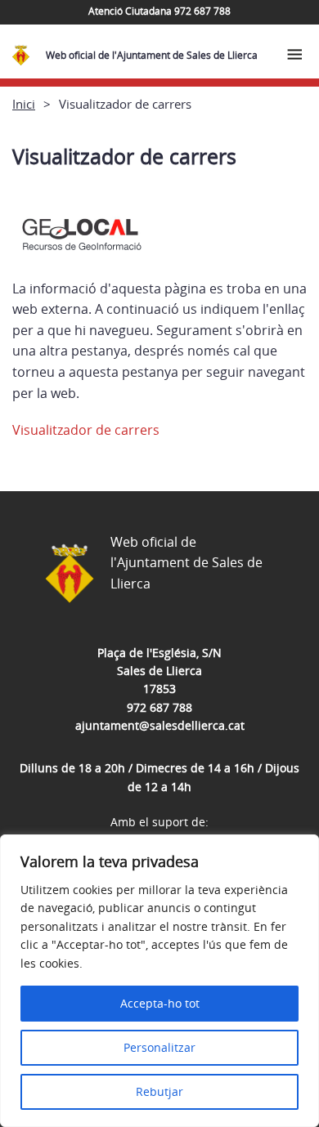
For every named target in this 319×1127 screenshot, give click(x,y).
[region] (159, 980)
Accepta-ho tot (160, 1003)
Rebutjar (159, 1091)
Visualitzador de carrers (86, 430)
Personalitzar (159, 1047)
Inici (23, 104)
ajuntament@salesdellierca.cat (160, 725)
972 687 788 (159, 707)
